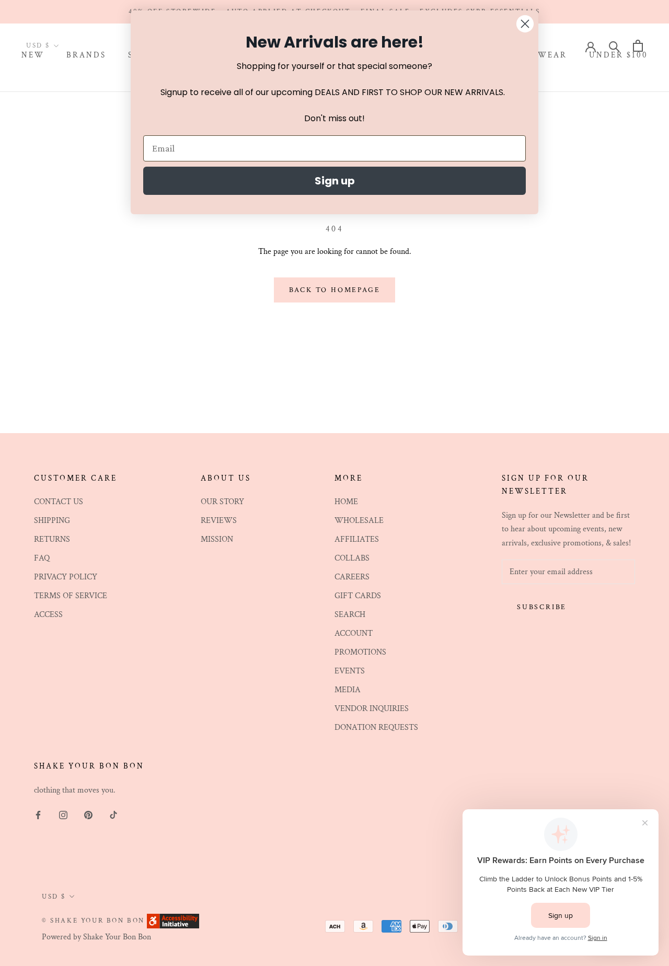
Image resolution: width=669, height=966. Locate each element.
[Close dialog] (525, 24)
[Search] (614, 45)
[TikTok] (113, 814)
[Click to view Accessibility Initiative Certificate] (173, 920)
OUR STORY (222, 501)
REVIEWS (219, 520)
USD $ (38, 46)
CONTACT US (58, 501)
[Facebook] (38, 814)
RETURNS (52, 539)
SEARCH (349, 614)
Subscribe (542, 607)
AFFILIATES (356, 539)
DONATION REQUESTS (376, 727)
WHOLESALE (359, 520)
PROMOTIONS (360, 652)
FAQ (42, 558)
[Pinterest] (88, 814)
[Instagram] (63, 814)
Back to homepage (334, 290)
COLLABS (352, 558)
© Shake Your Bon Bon (93, 920)
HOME (346, 501)
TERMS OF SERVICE (70, 595)
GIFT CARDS (357, 595)
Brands (86, 56)
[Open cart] (638, 46)
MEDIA (347, 689)
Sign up (335, 180)
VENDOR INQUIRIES (371, 708)
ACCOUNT (353, 633)
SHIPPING (52, 520)
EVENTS (349, 671)
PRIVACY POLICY (65, 577)
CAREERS (352, 577)
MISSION (217, 539)
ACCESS (48, 614)
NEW (32, 56)
